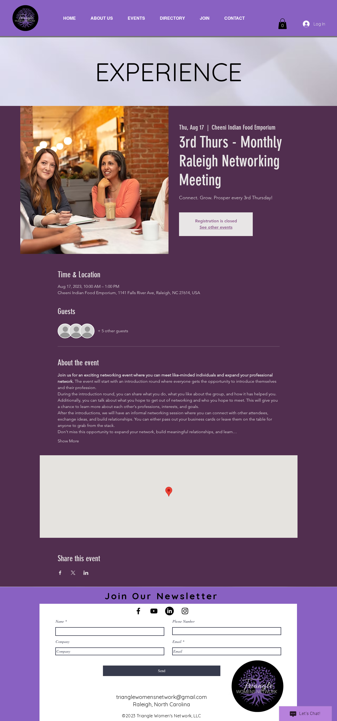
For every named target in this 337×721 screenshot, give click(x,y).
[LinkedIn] (169, 611)
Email (176, 641)
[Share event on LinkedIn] (85, 573)
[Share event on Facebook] (60, 573)
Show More (68, 440)
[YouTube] (154, 611)
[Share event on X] (73, 573)
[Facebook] (138, 611)
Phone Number (183, 621)
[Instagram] (185, 611)
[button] (282, 23)
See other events (216, 227)
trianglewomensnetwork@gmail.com (161, 697)
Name (60, 621)
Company (63, 641)
